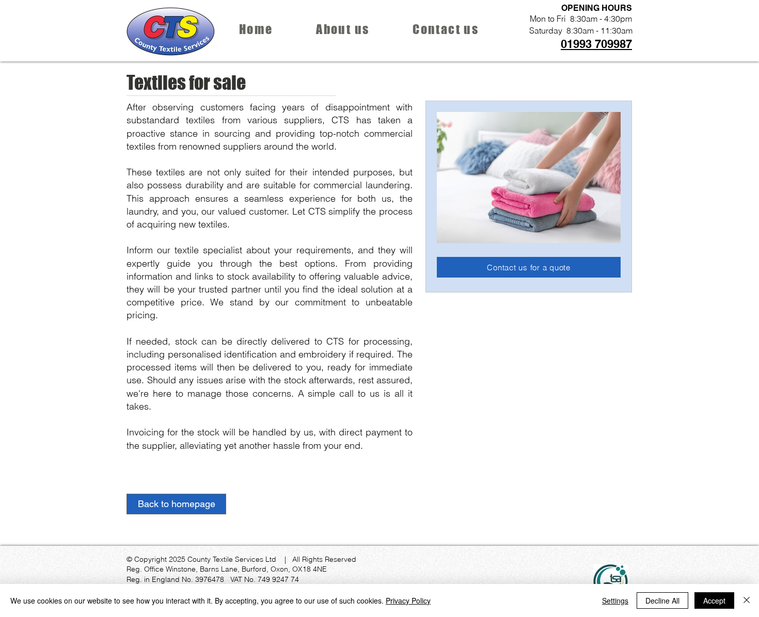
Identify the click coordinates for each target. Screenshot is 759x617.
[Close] (746, 600)
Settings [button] (615, 600)
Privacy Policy (408, 600)
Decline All (662, 600)
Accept (714, 600)
